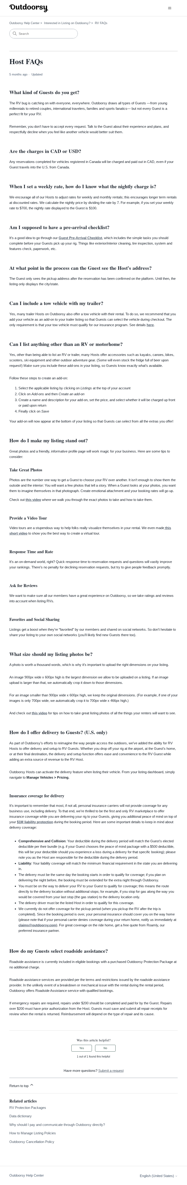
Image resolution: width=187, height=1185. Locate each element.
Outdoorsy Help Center (24, 23)
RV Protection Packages (27, 1108)
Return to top (19, 1086)
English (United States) (157, 1176)
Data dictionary (20, 1116)
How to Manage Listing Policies (32, 1133)
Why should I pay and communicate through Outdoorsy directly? (57, 1125)
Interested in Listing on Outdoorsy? (67, 23)
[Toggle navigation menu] (169, 8)
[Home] (28, 8)
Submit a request (111, 1070)
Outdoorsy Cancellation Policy (31, 1142)
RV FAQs (101, 23)
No (105, 1048)
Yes (81, 1048)
